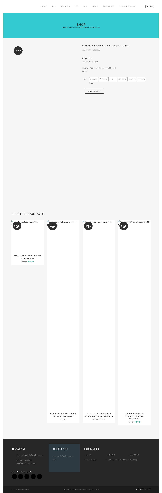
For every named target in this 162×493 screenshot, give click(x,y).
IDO (91, 58)
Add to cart (94, 91)
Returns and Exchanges (117, 460)
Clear (91, 83)
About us (112, 455)
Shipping (133, 460)
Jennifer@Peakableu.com (26, 463)
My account (141, 7)
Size (85, 79)
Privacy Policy (143, 489)
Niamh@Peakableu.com (33, 455)
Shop (71, 27)
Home (65, 27)
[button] (93, 79)
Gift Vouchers (91, 460)
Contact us (134, 455)
